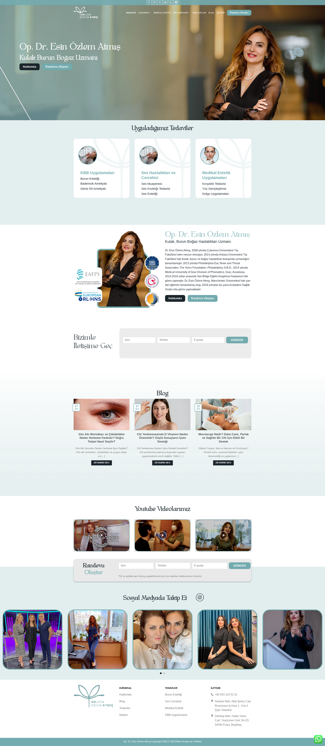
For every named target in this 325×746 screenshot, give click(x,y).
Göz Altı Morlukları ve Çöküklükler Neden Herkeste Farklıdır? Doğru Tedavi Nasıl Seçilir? (102, 438)
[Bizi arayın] (170, 2)
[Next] (252, 436)
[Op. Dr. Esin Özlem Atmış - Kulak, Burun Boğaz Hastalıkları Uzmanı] (90, 12)
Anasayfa (131, 13)
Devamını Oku (101, 463)
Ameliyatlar (199, 13)
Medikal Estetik (162, 13)
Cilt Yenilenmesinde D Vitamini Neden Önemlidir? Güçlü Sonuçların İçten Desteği (162, 438)
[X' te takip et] (159, 2)
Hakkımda (143, 13)
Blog (211, 13)
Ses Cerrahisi (180, 13)
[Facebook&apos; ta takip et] (149, 2)
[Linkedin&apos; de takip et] (176, 2)
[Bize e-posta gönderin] (165, 2)
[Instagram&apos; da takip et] (154, 2)
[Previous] (72, 436)
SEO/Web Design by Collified (186, 741)
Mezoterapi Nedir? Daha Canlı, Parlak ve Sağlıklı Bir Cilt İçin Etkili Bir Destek (223, 438)
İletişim (221, 13)
